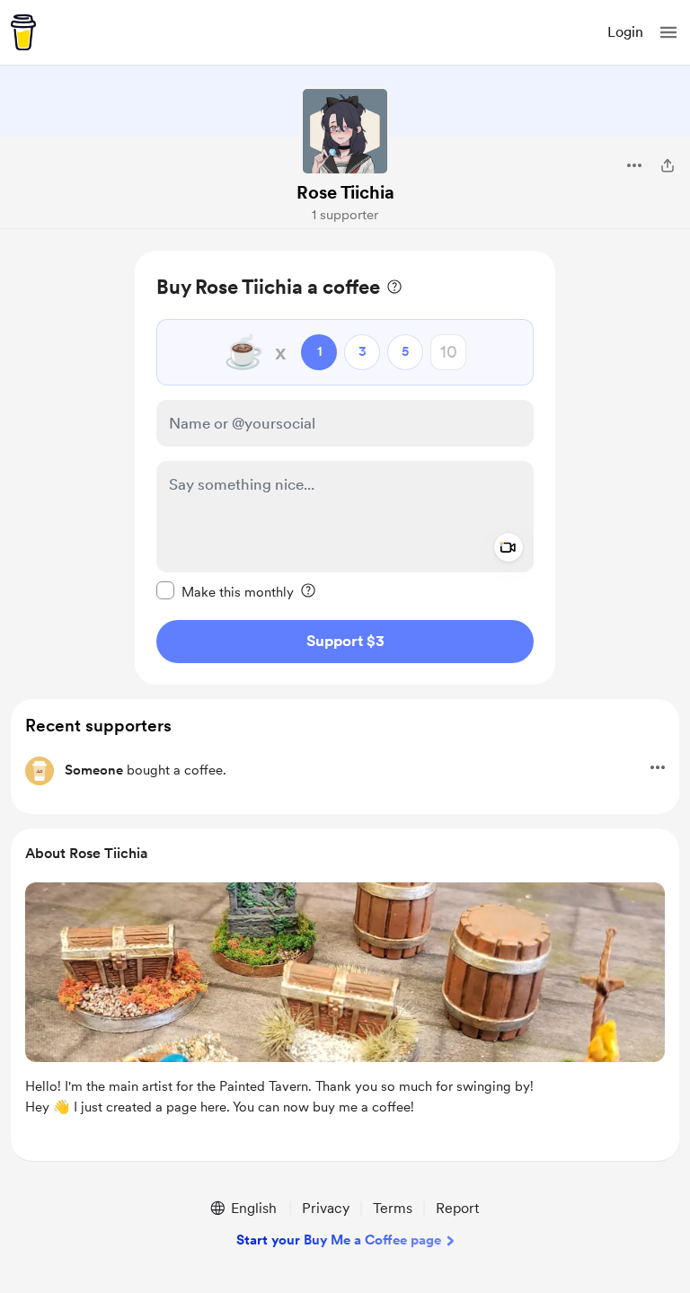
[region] (345, 468)
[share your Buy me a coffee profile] (667, 165)
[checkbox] (225, 591)
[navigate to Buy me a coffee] (23, 32)
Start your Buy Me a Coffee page (338, 1240)
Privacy (325, 1208)
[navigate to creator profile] (345, 131)
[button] (668, 32)
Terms (392, 1208)
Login (625, 31)
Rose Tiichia (345, 192)
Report (457, 1208)
